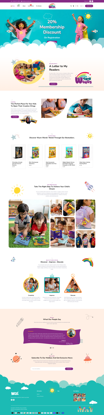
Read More (53, 84)
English (81, 5)
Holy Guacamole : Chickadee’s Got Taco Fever (51, 164)
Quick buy (18, 155)
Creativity (31, 295)
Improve (52, 295)
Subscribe (69, 368)
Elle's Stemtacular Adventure (33, 163)
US (75, 5)
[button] (71, 6)
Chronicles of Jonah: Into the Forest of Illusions (17, 164)
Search (38, 394)
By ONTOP (22, 409)
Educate (73, 295)
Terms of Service (40, 396)
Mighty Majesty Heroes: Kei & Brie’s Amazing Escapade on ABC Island (69, 164)
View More (15, 116)
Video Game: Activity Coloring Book (84, 163)
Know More (52, 42)
